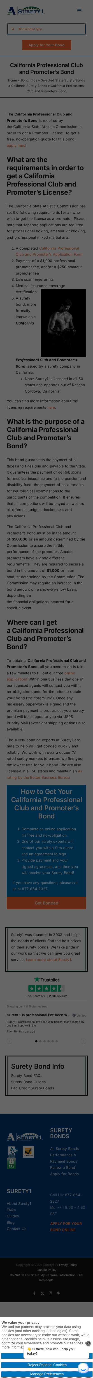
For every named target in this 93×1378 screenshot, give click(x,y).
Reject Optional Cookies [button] (47, 1365)
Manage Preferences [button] (47, 1374)
